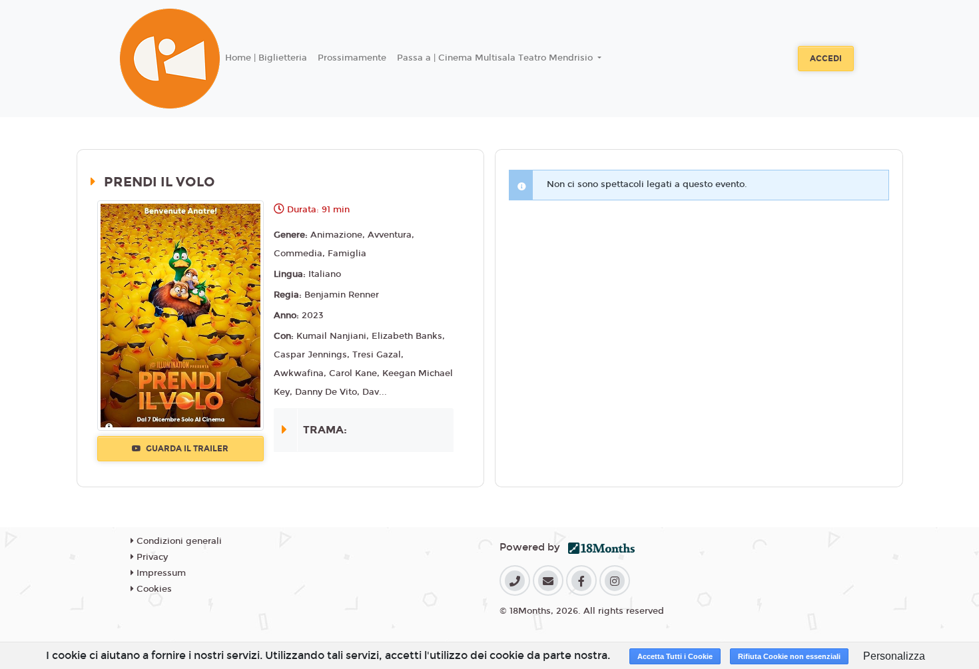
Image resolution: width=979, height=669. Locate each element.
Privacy (151, 557)
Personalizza (894, 656)
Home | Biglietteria (266, 58)
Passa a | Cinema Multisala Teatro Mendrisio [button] (496, 58)
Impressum (160, 573)
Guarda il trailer (186, 448)
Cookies (153, 589)
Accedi (826, 58)
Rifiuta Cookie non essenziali (789, 656)
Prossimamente (352, 58)
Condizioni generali (178, 541)
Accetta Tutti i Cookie (675, 656)
